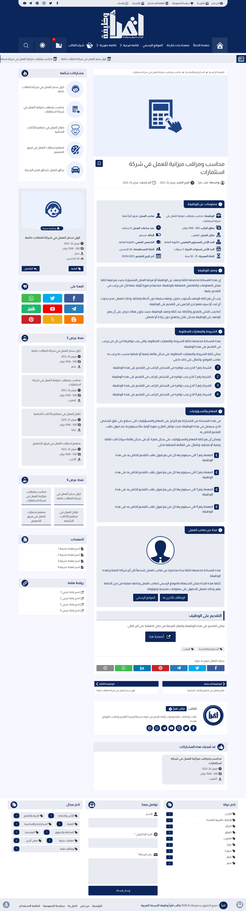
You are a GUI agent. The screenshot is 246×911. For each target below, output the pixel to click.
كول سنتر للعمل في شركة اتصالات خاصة (99, 58)
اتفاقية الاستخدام (156, 3)
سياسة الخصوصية (180, 3)
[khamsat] (52, 319)
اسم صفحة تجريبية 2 (69, 554)
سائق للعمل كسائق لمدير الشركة (44, 170)
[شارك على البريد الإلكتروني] (105, 668)
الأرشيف (136, 3)
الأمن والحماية (62, 815)
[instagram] (44, 3)
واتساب (120, 3)
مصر (200, 863)
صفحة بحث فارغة (178, 45)
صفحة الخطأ (201, 45)
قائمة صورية (108, 45)
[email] (149, 728)
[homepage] (220, 45)
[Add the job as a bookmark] (99, 163)
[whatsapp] (157, 728)
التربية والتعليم (27, 815)
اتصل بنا (201, 3)
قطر (200, 857)
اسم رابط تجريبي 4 (70, 610)
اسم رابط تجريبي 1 (70, 592)
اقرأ (223, 905)
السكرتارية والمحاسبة (195, 72)
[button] (42, 45)
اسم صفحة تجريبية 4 (69, 567)
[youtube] (24, 3)
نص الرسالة (145, 854)
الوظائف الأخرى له (174, 597)
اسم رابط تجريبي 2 (70, 598)
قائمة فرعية (131, 45)
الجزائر (200, 826)
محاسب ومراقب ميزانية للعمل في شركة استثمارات (40, 58)
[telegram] (30, 3)
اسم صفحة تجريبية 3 (69, 560)
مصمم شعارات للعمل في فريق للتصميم (45, 150)
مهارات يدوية (61, 840)
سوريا (200, 850)
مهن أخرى (27, 840)
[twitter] (50, 3)
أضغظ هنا (156, 636)
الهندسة (25, 832)
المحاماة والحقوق (60, 832)
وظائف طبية (45, 848)
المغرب (186, 649)
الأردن (200, 813)
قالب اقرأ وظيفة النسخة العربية (161, 905)
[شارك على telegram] (179, 668)
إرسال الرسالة (123, 890)
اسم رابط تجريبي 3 (70, 604)
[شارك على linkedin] (142, 668)
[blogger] (74, 319)
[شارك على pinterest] (160, 668)
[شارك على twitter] (197, 668)
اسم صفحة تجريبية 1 (69, 548)
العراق (200, 832)
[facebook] (57, 3)
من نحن (215, 3)
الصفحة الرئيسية (216, 72)
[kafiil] (31, 309)
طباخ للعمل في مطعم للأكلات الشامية (45, 129)
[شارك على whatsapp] (123, 668)
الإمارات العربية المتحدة (200, 820)
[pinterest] (37, 3)
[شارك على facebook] (215, 668)
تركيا (200, 844)
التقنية (74, 268)
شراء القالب (76, 45)
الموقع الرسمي (153, 45)
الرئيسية (97, 905)
